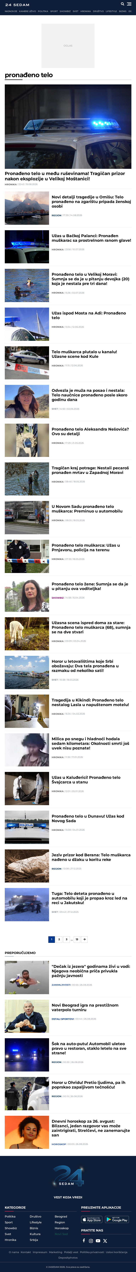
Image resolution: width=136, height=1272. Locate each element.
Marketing (55, 1252)
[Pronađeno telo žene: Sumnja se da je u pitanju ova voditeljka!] (27, 595)
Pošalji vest (71, 1252)
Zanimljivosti (61, 985)
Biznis (122, 11)
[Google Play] (117, 1219)
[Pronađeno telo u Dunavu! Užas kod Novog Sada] (27, 827)
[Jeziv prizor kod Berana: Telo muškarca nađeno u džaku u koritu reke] (27, 866)
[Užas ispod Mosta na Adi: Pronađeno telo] (27, 324)
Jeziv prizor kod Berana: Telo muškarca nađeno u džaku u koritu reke (91, 857)
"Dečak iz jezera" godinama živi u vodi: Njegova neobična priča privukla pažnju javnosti (91, 971)
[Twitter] (105, 1241)
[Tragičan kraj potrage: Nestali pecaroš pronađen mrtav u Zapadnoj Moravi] (27, 479)
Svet (75, 11)
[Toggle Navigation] (129, 3)
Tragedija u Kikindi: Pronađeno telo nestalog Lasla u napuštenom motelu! (90, 702)
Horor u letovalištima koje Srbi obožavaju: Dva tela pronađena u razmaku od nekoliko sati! (85, 666)
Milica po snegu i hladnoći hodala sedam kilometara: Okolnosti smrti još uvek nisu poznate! (90, 744)
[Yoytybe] (98, 1241)
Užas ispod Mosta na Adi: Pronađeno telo (89, 315)
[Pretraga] (122, 4)
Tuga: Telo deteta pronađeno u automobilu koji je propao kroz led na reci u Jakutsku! (89, 898)
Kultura (35, 1234)
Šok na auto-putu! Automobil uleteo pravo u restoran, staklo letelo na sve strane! (89, 1049)
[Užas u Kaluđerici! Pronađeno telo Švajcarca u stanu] (27, 788)
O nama (14, 1252)
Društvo (98, 11)
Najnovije (11, 11)
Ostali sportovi (63, 1019)
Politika (43, 11)
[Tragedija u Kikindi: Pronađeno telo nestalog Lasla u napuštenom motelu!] (27, 711)
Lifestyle (111, 11)
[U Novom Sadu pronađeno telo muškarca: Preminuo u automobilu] (27, 517)
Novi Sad (61, 1234)
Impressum (40, 1252)
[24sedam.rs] (17, 5)
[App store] (91, 1219)
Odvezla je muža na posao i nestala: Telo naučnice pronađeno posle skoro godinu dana (89, 395)
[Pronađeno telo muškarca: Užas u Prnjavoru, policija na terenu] (27, 556)
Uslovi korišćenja (116, 1252)
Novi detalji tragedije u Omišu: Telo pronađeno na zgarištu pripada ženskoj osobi (91, 202)
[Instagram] (91, 1241)
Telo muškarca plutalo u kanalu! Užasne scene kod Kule (84, 354)
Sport (54, 11)
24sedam (53, 1267)
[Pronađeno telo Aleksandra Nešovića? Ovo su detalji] (27, 440)
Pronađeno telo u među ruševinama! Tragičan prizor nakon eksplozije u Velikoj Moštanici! (65, 176)
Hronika (85, 11)
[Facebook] (83, 1241)
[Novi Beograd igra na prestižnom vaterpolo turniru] (27, 1016)
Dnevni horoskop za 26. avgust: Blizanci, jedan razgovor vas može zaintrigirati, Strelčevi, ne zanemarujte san (91, 1128)
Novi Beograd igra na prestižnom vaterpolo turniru (85, 1007)
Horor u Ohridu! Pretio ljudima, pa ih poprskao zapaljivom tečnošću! (88, 1085)
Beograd (61, 1216)
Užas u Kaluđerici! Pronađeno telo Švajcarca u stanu (86, 780)
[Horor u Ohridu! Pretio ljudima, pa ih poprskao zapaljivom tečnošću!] (27, 1093)
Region (56, 215)
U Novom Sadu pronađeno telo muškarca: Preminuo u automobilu (87, 509)
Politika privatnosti (92, 1252)
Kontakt (26, 1252)
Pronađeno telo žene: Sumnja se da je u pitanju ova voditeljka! (90, 586)
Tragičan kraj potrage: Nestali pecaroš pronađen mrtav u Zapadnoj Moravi (90, 470)
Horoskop (59, 1144)
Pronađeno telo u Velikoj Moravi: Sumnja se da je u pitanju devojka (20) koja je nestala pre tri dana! (90, 279)
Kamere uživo (27, 11)
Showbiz (65, 11)
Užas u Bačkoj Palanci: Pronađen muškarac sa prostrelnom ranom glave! (91, 238)
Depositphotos (68, 1258)
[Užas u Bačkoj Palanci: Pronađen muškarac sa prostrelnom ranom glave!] (27, 246)
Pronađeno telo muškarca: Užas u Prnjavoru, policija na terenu (86, 547)
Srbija (34, 1240)
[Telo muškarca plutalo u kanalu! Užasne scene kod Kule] (27, 363)
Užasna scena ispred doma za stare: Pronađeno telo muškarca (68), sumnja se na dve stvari (91, 628)
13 (77, 939)
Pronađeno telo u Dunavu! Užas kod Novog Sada (88, 818)
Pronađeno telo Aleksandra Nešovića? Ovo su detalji (90, 431)
